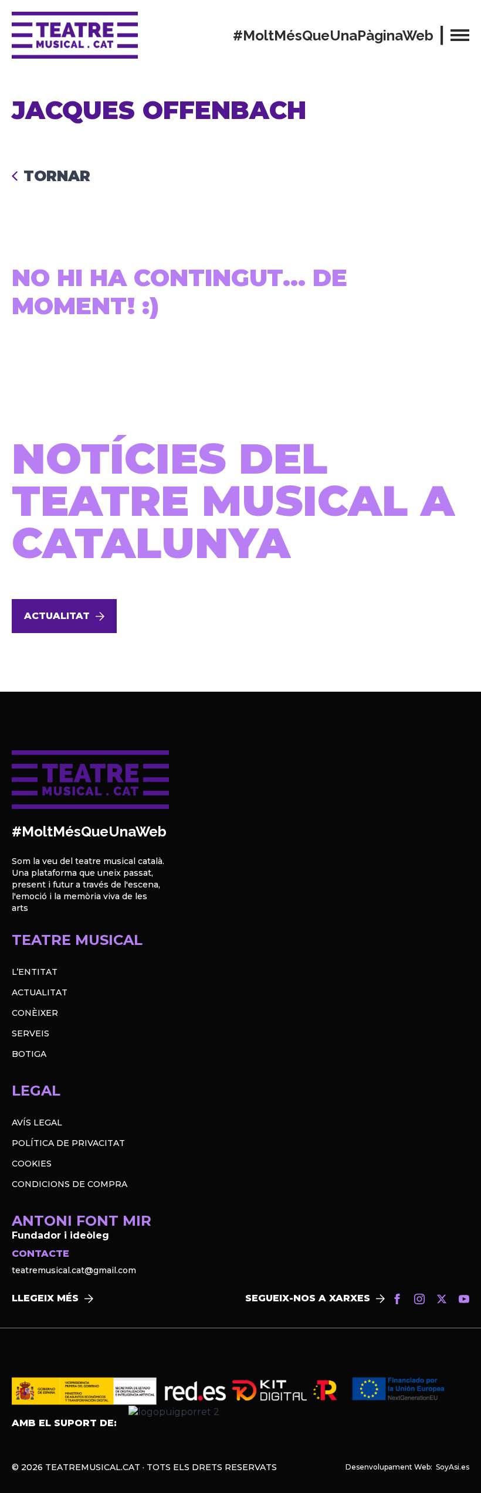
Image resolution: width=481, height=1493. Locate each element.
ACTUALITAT (39, 992)
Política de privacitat (68, 1143)
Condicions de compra (69, 1184)
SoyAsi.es (452, 1467)
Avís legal (37, 1122)
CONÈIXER (35, 1013)
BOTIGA (29, 1054)
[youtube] (464, 1299)
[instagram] (419, 1299)
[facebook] (397, 1299)
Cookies (32, 1163)
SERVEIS (30, 1033)
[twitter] (441, 1299)
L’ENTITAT (34, 972)
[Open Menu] (459, 35)
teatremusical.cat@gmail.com (74, 1270)
